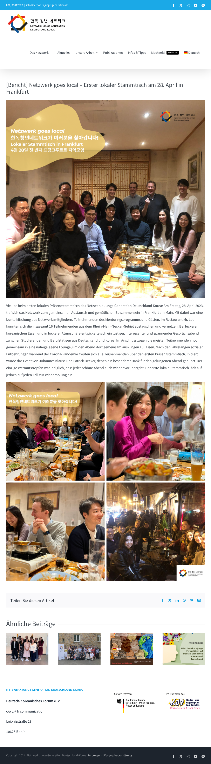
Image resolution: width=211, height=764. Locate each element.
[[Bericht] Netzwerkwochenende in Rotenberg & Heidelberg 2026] (79, 649)
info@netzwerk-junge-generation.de (47, 5)
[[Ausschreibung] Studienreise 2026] (184, 649)
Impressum (95, 755)
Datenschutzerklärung (118, 755)
